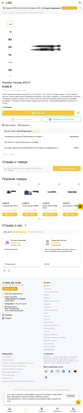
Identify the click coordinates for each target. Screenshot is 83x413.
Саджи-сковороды (51, 334)
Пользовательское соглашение (14, 366)
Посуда (46, 319)
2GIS (48, 264)
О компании (6, 357)
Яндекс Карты (10, 264)
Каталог (12, 12)
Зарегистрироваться (69, 8)
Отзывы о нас (12, 225)
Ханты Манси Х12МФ (70, 206)
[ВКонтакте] (63, 371)
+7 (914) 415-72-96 (11, 283)
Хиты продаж (49, 343)
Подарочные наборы (52, 301)
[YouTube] (75, 371)
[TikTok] (46, 377)
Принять (70, 396)
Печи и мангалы (49, 347)
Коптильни (48, 307)
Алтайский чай (49, 328)
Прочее (46, 331)
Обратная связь (8, 375)
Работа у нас (7, 378)
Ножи (18, 12)
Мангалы (47, 298)
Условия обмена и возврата (12, 369)
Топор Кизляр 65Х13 (9, 206)
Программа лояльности (11, 372)
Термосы (47, 316)
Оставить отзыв (66, 168)
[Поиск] (80, 2)
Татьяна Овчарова (18, 240)
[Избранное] (78, 113)
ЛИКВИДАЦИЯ (49, 350)
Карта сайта (65, 390)
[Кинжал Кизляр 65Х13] (45, 48)
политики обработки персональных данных (18, 381)
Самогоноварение (50, 310)
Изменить (35, 131)
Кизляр (25, 12)
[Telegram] (51, 371)
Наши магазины (8, 360)
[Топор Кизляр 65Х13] (11, 192)
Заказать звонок (10, 289)
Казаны (46, 295)
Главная (4, 12)
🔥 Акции (47, 286)
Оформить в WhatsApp (63, 119)
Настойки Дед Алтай (51, 325)
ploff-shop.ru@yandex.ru (14, 294)
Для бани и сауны (50, 340)
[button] (15, 47)
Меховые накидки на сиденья (55, 337)
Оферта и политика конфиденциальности (17, 363)
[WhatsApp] (46, 371)
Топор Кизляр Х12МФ (30, 206)
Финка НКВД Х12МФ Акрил (50, 207)
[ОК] (69, 371)
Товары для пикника (51, 292)
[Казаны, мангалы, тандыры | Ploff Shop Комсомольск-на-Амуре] (8, 2)
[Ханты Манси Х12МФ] (72, 192)
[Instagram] (57, 371)
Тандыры (47, 304)
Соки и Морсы (49, 322)
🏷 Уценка (47, 289)
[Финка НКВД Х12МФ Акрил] (52, 192)
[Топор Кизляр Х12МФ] (31, 192)
